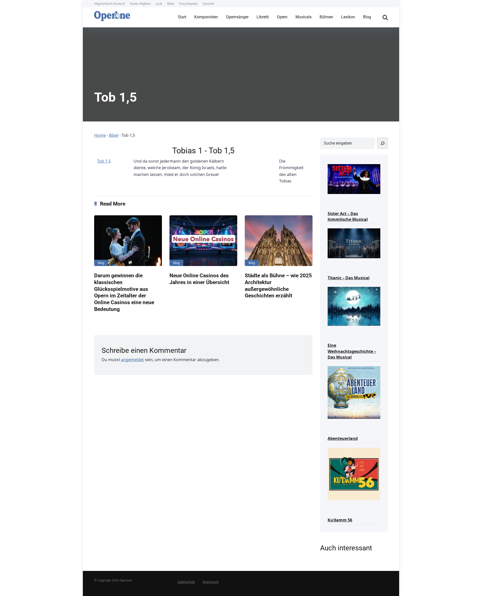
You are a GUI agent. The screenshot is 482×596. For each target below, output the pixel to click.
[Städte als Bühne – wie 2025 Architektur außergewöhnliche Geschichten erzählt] (279, 240)
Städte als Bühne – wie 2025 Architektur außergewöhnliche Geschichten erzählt (278, 285)
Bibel (170, 4)
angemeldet (132, 359)
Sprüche (208, 4)
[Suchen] (382, 143)
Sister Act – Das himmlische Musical (348, 216)
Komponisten (206, 17)
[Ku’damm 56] (354, 474)
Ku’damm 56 (340, 520)
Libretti (263, 17)
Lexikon (348, 17)
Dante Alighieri (140, 4)
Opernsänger (237, 17)
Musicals (303, 17)
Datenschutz (186, 582)
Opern (282, 17)
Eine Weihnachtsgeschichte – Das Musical (352, 351)
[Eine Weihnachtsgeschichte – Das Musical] (354, 306)
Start (182, 17)
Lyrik (159, 4)
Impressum (211, 582)
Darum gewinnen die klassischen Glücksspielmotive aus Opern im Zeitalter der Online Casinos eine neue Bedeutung (124, 292)
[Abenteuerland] (354, 392)
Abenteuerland (343, 438)
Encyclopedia (188, 4)
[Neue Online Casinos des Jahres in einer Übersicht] (203, 240)
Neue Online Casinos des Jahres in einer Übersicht (199, 278)
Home (100, 135)
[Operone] (112, 15)
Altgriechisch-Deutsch (109, 4)
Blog (367, 17)
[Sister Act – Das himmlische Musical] (354, 178)
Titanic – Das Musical (349, 278)
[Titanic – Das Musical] (354, 242)
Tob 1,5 (104, 161)
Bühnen (326, 17)
